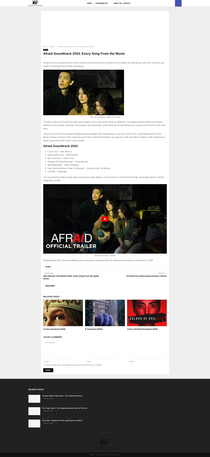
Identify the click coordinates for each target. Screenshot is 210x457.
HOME (89, 3)
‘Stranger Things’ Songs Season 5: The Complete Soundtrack (62, 396)
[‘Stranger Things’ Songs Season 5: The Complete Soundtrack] (34, 399)
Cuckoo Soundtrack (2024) (54, 329)
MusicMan (50, 286)
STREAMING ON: (102, 3)
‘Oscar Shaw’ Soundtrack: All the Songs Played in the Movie (62, 420)
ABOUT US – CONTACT (122, 3)
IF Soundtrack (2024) (93, 329)
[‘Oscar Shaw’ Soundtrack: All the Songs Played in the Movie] (34, 423)
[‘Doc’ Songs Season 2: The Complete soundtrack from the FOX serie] (34, 411)
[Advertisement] (105, 29)
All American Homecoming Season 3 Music (147, 276)
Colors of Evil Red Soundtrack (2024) (142, 329)
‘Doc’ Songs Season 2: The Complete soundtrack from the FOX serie (64, 408)
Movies (45, 50)
